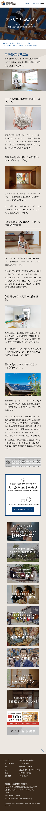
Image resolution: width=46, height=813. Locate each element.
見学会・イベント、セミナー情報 (29, 770)
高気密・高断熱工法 (33, 45)
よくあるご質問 (24, 763)
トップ (7, 760)
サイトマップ (23, 776)
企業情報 (8, 776)
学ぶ (6, 773)
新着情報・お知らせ (25, 766)
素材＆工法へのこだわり (15, 45)
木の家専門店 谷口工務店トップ (13, 43)
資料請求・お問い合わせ (33, 3)
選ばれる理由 (9, 763)
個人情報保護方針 (25, 773)
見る (6, 770)
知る (29, 43)
